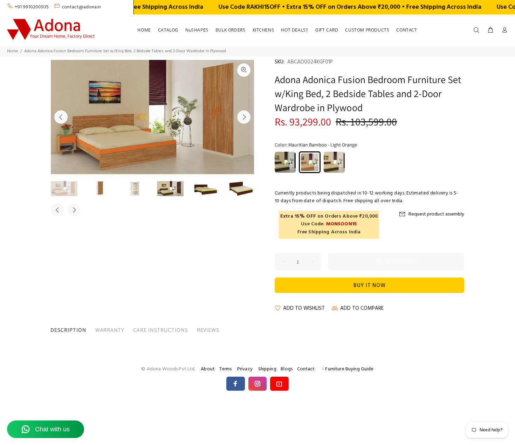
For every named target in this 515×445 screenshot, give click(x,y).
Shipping (267, 369)
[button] (235, 384)
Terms (225, 369)
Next (243, 117)
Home (12, 51)
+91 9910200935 (32, 7)
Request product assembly (436, 214)
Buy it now (369, 285)
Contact (306, 369)
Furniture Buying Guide (349, 369)
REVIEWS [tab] (208, 330)
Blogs (287, 369)
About (208, 369)
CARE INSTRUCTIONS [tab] (160, 330)
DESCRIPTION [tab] (68, 330)
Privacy (245, 369)
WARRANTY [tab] (109, 330)
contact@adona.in (81, 7)
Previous (61, 117)
